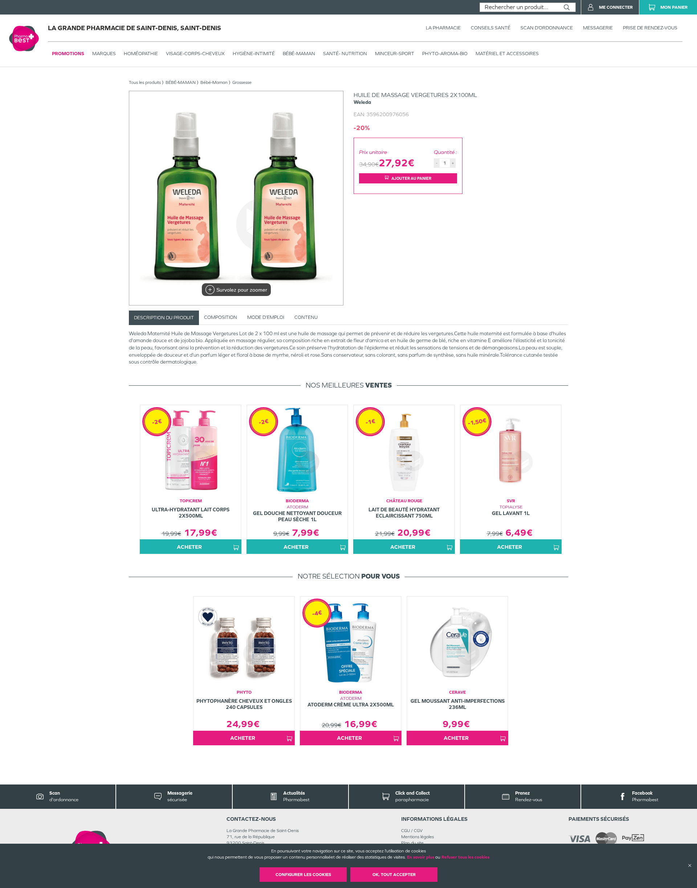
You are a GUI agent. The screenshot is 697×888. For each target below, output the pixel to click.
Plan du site (412, 843)
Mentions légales (417, 836)
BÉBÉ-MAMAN (299, 53)
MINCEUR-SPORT (394, 53)
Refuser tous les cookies (465, 857)
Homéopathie (141, 53)
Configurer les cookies (303, 874)
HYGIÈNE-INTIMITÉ (254, 53)
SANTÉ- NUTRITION (345, 53)
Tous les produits (145, 82)
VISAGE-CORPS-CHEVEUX (195, 53)
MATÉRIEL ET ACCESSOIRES (507, 53)
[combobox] (519, 7)
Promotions (68, 53)
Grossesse (242, 82)
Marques (104, 53)
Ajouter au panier (411, 178)
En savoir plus (420, 857)
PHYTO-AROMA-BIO (445, 53)
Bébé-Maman (214, 82)
